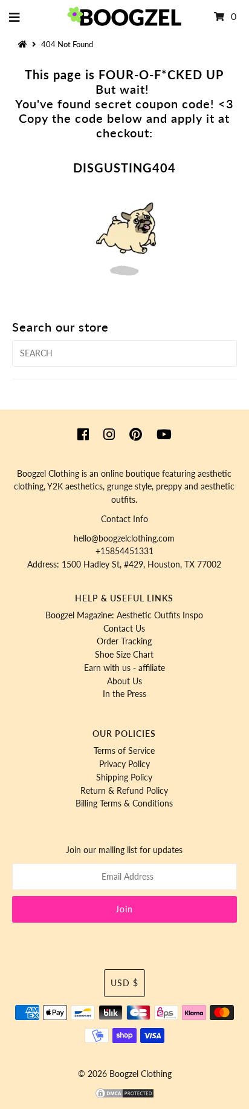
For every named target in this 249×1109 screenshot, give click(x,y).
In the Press (124, 694)
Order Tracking (124, 641)
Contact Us (124, 628)
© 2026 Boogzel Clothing (125, 1074)
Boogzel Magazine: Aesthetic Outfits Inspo (124, 615)
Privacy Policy (124, 764)
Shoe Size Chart (124, 654)
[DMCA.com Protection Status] (124, 1096)
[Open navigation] (15, 17)
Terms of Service (124, 751)
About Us (124, 681)
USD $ (124, 983)
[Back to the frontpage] (24, 44)
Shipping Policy (124, 777)
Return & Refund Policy (124, 791)
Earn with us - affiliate (124, 668)
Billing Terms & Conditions (124, 803)
